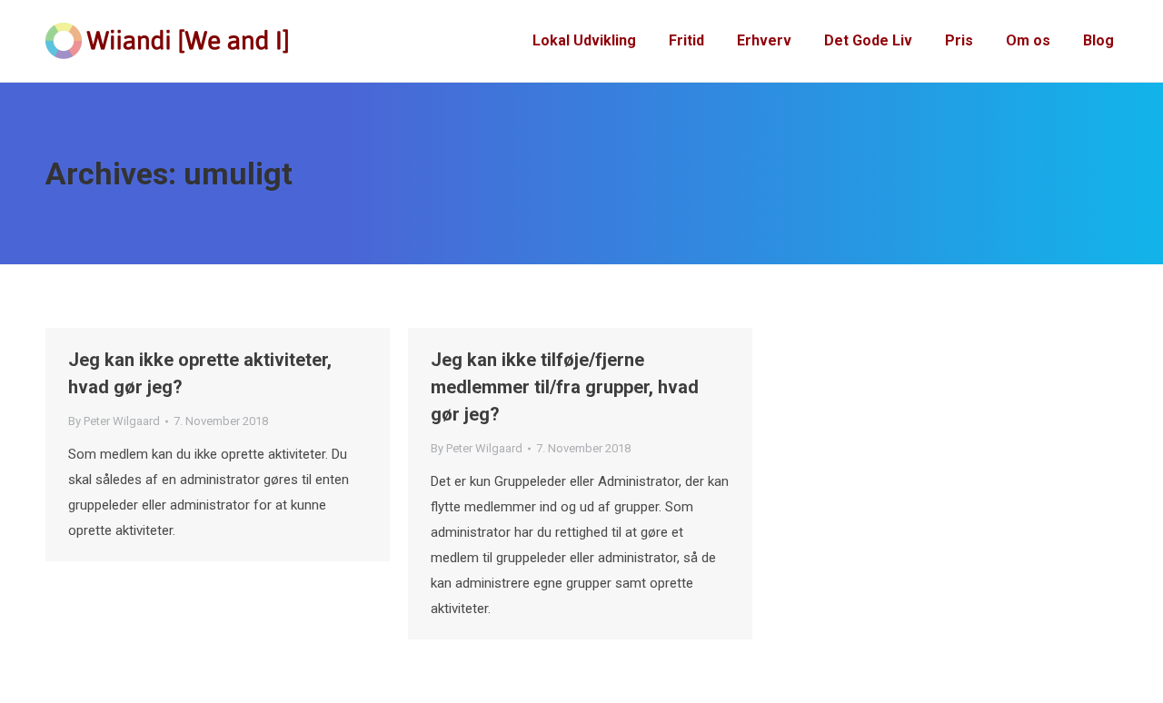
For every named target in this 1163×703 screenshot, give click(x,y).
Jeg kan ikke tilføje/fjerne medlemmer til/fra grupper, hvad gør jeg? (565, 387)
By (114, 421)
